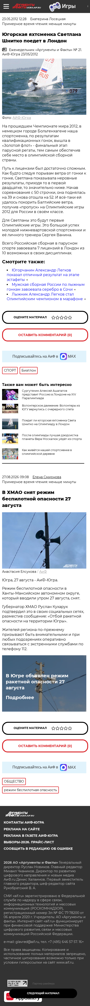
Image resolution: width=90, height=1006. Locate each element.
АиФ (43, 572)
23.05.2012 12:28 (14, 19)
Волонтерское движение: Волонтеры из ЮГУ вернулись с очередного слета (51, 407)
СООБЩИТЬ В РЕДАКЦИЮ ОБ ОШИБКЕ (38, 849)
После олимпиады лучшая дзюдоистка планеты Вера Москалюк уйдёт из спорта (52, 437)
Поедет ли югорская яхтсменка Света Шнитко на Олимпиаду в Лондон (49, 422)
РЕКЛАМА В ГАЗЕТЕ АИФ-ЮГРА (31, 836)
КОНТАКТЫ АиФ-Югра (24, 822)
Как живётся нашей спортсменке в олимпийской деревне (47, 451)
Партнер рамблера (43, 983)
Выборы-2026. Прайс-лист (29, 842)
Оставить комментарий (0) (45, 335)
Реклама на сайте (22, 829)
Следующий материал (43, 993)
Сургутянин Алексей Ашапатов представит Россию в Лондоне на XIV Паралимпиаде (49, 394)
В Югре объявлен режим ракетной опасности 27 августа (37, 682)
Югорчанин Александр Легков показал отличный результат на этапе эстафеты (43, 275)
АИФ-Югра (21, 118)
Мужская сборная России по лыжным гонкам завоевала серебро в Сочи (46, 287)
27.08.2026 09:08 (15, 477)
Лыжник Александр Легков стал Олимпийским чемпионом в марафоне (45, 296)
